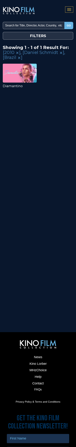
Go (69, 25)
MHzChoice (38, 370)
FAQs (38, 389)
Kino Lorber (38, 364)
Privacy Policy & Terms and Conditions (38, 401)
